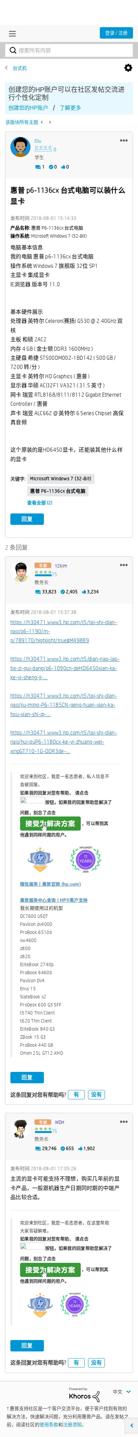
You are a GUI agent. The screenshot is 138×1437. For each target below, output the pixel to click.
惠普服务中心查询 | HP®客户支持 (53, 900)
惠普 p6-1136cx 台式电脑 (57, 491)
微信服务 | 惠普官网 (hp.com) (50, 884)
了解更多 (70, 108)
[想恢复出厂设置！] (49, 122)
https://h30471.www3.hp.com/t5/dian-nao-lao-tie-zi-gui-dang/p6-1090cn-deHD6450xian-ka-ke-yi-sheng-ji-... (65, 668)
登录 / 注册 (116, 33)
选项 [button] (128, 68)
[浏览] (10, 33)
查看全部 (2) (39, 503)
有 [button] (76, 1094)
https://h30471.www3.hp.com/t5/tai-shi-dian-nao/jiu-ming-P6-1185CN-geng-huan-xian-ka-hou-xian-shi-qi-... (63, 705)
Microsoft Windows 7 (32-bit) (60, 479)
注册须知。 (74, 1425)
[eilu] (20, 147)
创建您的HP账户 (28, 108)
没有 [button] (96, 1094)
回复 (27, 519)
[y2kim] (20, 572)
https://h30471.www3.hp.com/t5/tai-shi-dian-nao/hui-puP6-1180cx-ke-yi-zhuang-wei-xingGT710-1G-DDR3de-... (63, 742)
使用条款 (49, 1425)
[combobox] (69, 50)
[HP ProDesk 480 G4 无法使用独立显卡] (42, 122)
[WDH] (20, 1128)
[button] (124, 140)
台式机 (20, 68)
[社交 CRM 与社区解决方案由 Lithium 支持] (84, 1394)
